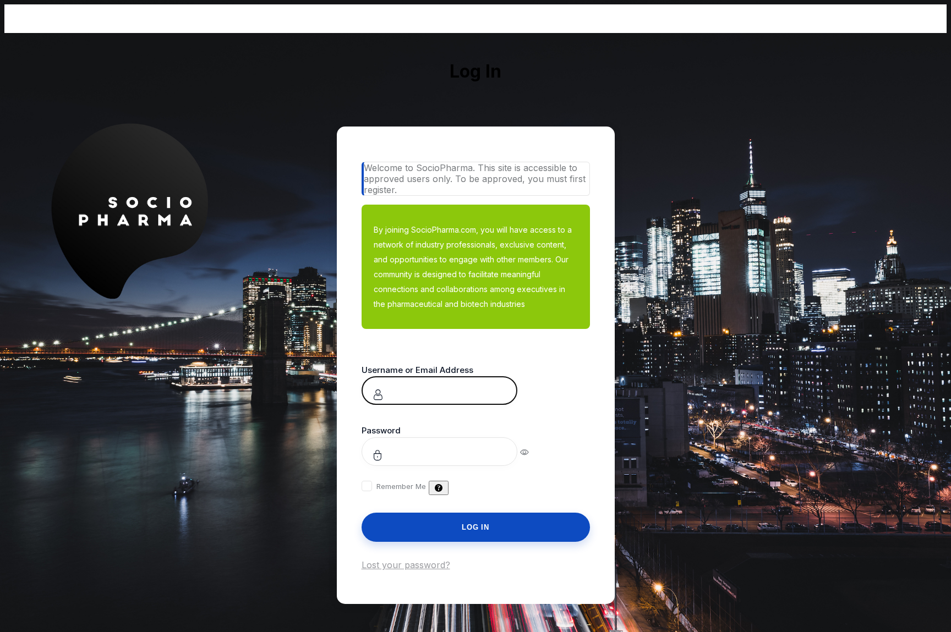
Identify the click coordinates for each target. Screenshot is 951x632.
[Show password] (532, 451)
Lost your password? (406, 564)
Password (381, 430)
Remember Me (401, 486)
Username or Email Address (417, 370)
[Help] (439, 488)
